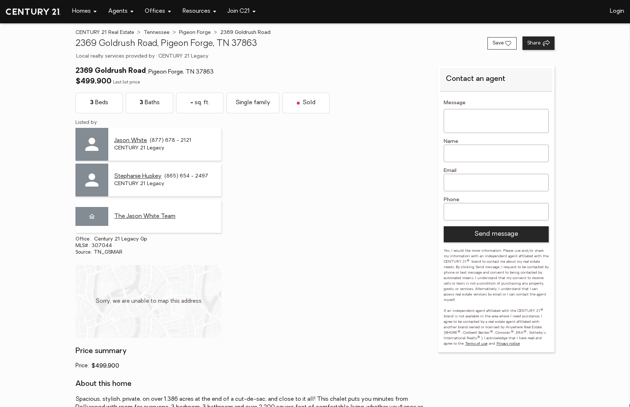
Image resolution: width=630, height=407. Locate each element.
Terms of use (476, 344)
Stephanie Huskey (138, 176)
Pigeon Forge (195, 32)
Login (617, 11)
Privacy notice (508, 344)
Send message (496, 234)
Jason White (130, 141)
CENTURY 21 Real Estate (104, 32)
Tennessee (157, 32)
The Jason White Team (144, 216)
